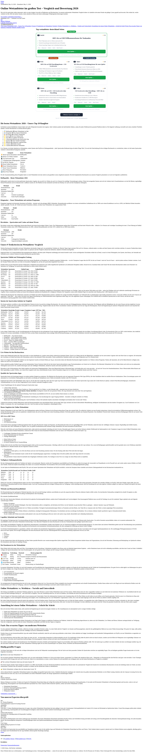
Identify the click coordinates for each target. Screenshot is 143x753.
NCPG (28, 738)
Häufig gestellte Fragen (18, 27)
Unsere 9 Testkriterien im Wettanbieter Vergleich (44, 26)
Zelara (2, 1)
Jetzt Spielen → (71, 51)
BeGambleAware (20, 738)
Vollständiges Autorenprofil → (9, 693)
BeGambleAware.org (83, 118)
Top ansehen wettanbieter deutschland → (11, 16)
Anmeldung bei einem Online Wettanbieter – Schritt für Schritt (108, 26)
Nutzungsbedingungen (13, 745)
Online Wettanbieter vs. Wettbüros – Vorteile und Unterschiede (74, 26)
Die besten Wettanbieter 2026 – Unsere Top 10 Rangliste (16, 26)
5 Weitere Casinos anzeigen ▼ (71, 114)
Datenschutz (4, 745)
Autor (2, 3)
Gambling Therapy (9, 738)
